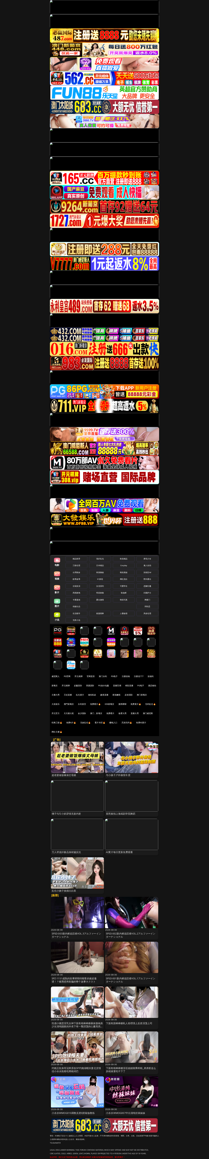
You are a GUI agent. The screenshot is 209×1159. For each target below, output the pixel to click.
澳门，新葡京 (96, 713)
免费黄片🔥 (136, 704)
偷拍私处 (92, 694)
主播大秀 (56, 694)
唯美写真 (124, 599)
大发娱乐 (56, 704)
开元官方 (56, 713)
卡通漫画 (76, 599)
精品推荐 (76, 558)
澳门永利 (103, 676)
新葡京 (55, 685)
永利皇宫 (82, 704)
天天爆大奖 (69, 713)
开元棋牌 (79, 676)
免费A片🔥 (71, 722)
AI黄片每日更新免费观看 (119, 852)
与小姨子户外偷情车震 (118, 775)
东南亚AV (147, 572)
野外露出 (147, 579)
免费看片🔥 (95, 704)
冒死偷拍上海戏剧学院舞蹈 (120, 813)
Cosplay (123, 565)
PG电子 (114, 676)
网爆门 (147, 599)
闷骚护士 (147, 592)
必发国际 (129, 694)
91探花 (100, 579)
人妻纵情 (124, 613)
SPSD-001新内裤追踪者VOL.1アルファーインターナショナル (130, 980)
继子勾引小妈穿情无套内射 (66, 813)
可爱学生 (124, 586)
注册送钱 (126, 676)
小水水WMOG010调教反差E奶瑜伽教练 (73, 1113)
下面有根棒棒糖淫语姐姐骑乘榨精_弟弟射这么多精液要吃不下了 (131, 1069)
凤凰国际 (90, 685)
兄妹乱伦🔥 (85, 722)
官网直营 (91, 676)
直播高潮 (117, 685)
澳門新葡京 (69, 704)
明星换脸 (100, 592)
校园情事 (100, 613)
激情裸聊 (122, 704)
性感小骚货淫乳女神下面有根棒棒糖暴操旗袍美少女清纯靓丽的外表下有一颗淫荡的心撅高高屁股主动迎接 (77, 1026)
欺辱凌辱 (76, 579)
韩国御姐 (100, 572)
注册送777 (138, 676)
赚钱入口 (113, 722)
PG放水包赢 (103, 685)
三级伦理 (76, 565)
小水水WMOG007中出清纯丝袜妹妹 (125, 1113)
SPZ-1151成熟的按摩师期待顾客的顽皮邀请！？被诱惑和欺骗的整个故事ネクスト (74, 980)
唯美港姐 (124, 572)
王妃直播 (68, 694)
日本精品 (100, 565)
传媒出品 (76, 606)
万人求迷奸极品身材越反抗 (66, 852)
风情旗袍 (76, 592)
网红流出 (124, 579)
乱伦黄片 (80, 694)
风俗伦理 (147, 613)
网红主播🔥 (57, 731)
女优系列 (100, 586)
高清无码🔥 (127, 722)
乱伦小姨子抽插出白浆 (64, 890)
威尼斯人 (56, 676)
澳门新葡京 (142, 694)
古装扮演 (76, 586)
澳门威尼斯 (148, 713)
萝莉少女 (147, 558)
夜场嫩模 (116, 694)
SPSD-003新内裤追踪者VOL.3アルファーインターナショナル (76, 935)
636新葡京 (109, 704)
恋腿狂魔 (147, 586)
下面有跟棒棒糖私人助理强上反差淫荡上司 (129, 1023)
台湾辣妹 (76, 572)
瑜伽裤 (123, 592)
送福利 (151, 676)
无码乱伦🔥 (150, 704)
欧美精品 (124, 558)
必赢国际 (78, 685)
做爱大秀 (122, 713)
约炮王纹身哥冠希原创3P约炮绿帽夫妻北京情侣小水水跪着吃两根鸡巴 (76, 1069)
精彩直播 (129, 685)
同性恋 (147, 606)
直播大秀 (135, 713)
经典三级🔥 (57, 722)
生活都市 (76, 613)
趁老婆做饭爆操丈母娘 (64, 775)
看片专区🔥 (100, 722)
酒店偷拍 (152, 685)
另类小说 (76, 620)
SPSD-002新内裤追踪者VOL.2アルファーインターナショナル (130, 935)
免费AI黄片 (141, 722)
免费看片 (110, 713)
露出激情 (100, 599)
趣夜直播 (104, 694)
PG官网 (67, 676)
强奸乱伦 (100, 558)
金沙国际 (82, 713)
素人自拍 (147, 565)
